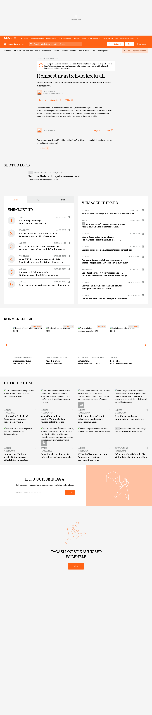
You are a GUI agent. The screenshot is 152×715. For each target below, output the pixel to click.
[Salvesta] (68, 217)
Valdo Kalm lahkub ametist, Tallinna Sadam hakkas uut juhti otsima (53, 419)
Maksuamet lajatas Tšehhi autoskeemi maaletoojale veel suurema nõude (91, 419)
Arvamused (28, 51)
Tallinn (113, 357)
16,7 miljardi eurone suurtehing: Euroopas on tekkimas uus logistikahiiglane (93, 457)
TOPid (37, 51)
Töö (93, 51)
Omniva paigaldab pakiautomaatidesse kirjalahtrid (44, 285)
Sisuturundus (84, 51)
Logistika (41, 148)
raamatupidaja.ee (94, 38)
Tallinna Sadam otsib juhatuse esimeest (54, 176)
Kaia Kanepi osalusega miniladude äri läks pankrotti (108, 213)
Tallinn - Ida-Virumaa (22, 357)
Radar (73, 51)
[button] (39, 492)
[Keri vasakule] (7, 345)
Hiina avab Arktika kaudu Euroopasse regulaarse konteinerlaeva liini (16, 419)
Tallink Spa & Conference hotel (92, 357)
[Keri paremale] (145, 345)
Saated (85, 220)
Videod (56, 51)
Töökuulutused (41, 173)
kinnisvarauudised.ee (110, 38)
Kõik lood (16, 51)
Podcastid (46, 51)
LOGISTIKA (41, 58)
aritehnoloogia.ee (80, 38)
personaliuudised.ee (127, 38)
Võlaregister (102, 51)
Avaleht (7, 51)
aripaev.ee (24, 38)
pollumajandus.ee (65, 38)
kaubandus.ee (51, 38)
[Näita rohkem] (138, 38)
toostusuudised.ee (37, 38)
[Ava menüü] (15, 38)
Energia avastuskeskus (56, 357)
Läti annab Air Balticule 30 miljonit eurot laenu (105, 298)
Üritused (64, 51)
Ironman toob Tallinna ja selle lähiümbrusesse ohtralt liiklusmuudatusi (16, 457)
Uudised (22, 217)
